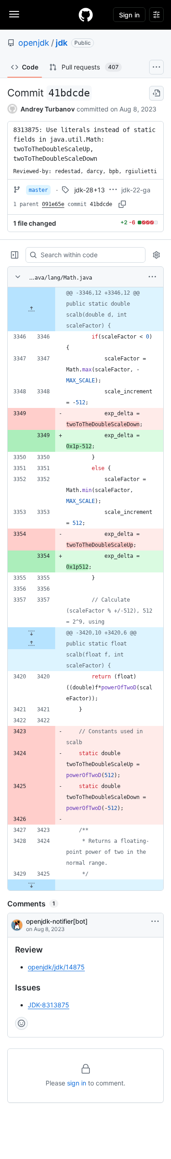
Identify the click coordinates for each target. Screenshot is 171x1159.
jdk (61, 43)
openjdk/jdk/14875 (56, 967)
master (38, 190)
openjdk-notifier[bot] (57, 921)
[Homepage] (85, 14)
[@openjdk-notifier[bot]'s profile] (16, 925)
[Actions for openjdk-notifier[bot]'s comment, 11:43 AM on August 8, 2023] (155, 921)
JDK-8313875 (48, 1005)
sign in (76, 1083)
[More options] (152, 277)
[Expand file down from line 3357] (31, 632)
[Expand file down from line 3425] (31, 884)
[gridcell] (85, 309)
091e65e (53, 204)
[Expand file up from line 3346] (31, 309)
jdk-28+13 (89, 190)
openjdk (33, 43)
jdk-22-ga (135, 190)
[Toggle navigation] (14, 14)
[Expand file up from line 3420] (31, 643)
